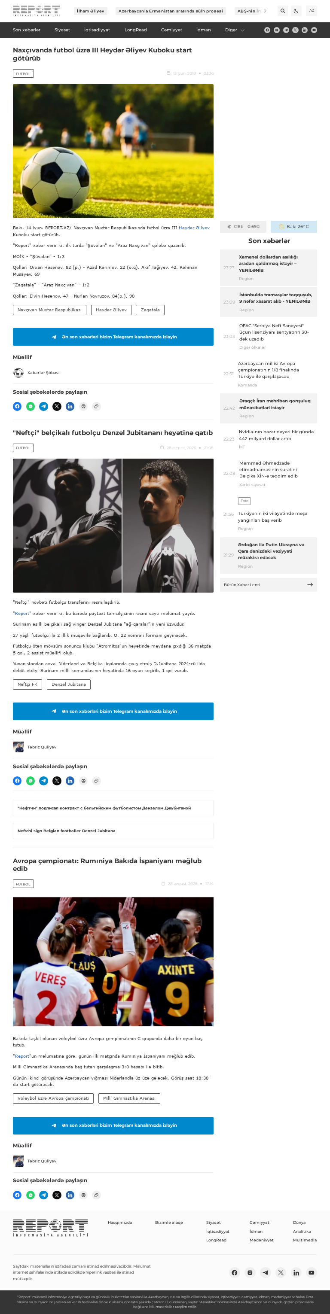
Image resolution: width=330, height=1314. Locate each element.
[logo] (36, 11)
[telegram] (286, 30)
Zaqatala (150, 309)
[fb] (267, 30)
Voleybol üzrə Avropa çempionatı (53, 1098)
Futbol (23, 74)
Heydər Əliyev (194, 227)
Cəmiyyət (259, 1222)
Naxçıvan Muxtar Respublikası (50, 309)
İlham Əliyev (90, 11)
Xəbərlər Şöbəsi (44, 372)
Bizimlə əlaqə (169, 1222)
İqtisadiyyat (217, 1231)
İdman (256, 1231)
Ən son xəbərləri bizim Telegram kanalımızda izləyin (119, 337)
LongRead (216, 1240)
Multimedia (305, 1240)
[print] (83, 406)
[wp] (30, 406)
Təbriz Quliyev (42, 747)
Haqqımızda (120, 1222)
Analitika (302, 1231)
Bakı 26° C (298, 226)
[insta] (277, 30)
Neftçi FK (27, 684)
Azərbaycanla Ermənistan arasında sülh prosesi (171, 11)
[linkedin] (305, 30)
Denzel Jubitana (69, 684)
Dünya (299, 1222)
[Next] (261, 11)
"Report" (22, 613)
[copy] (96, 406)
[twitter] (295, 30)
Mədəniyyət (262, 1240)
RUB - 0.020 (247, 226)
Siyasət (213, 1222)
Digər (231, 30)
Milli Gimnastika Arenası (129, 1098)
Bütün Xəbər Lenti (242, 584)
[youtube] (314, 30)
